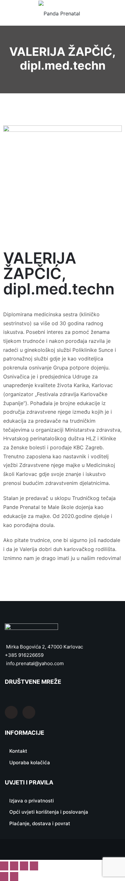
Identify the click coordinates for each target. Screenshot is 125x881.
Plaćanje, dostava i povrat (39, 823)
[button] (117, 13)
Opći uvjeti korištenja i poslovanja (48, 812)
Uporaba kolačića (29, 762)
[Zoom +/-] (4, 865)
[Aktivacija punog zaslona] (14, 865)
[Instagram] (28, 712)
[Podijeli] (24, 865)
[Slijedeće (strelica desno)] (14, 876)
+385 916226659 (24, 655)
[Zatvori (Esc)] (34, 865)
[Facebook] (11, 712)
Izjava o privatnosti (31, 801)
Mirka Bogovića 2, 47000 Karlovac (44, 647)
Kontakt (18, 751)
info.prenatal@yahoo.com (34, 663)
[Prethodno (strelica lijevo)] (4, 876)
